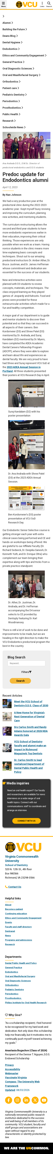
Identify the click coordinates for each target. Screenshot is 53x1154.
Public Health (11, 114)
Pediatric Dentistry (14, 94)
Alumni (7, 22)
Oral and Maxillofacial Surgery (21, 75)
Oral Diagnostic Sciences (18, 68)
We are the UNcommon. (26, 1148)
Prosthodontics (12, 107)
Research (8, 120)
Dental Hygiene (12, 42)
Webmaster (11, 1073)
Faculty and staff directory (18, 927)
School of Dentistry (16, 865)
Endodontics (10, 48)
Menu (3, 6)
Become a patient (14, 909)
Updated (10, 1090)
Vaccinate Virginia (16, 1077)
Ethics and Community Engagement (24, 55)
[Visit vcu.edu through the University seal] (26, 848)
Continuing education (16, 913)
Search (20, 680)
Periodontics (10, 101)
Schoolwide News (13, 127)
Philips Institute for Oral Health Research (25, 1002)
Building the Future (14, 29)
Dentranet (10, 931)
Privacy (9, 1065)
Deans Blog (9, 35)
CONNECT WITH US (26, 821)
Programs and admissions (18, 940)
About (8, 905)
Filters (25, 672)
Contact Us (14, 886)
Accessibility (12, 1069)
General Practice (13, 61)
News (8, 935)
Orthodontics (11, 81)
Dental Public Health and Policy (21, 963)
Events (8, 922)
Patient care (10, 88)
